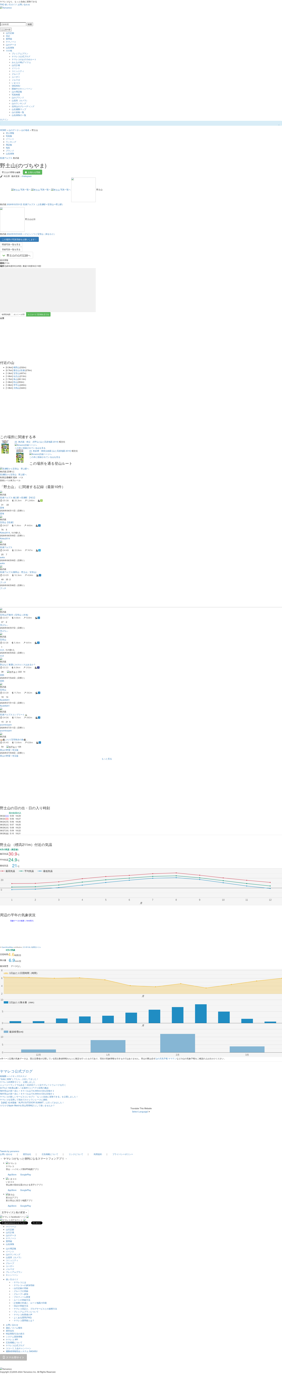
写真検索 (16, 94)
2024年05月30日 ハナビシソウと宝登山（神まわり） (31, 233)
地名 (8, 147)
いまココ (16, 82)
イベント (16, 68)
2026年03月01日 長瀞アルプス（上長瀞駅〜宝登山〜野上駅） (35, 204)
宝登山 (16, 373)
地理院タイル (36, 947)
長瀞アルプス (6, 157)
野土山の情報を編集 (11, 172)
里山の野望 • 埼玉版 (9, 749)
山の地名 (25, 130)
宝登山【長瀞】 (7, 522)
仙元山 (16, 376)
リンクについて (76, 1154)
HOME (3, 130)
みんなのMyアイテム (21, 62)
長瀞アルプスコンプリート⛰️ (13, 714)
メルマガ (16, 79)
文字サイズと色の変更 (14, 1212)
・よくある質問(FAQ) (22, 1317)
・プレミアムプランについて (25, 1311)
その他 (9, 50)
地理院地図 (6, 314)
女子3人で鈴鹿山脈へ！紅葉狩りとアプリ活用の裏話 (24, 1087)
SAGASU (16, 85)
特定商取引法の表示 (15, 1333)
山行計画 (16, 65)
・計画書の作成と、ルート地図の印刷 (29, 1302)
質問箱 (9, 38)
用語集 (9, 144)
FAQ (2, 4)
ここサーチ (5, 29)
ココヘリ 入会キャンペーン (18, 1348)
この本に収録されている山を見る (30, 447)
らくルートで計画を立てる (38, 314)
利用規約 (98, 1154)
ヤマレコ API (12, 1339)
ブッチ (3, 582)
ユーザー (16, 76)
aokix (2, 557)
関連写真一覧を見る (11, 244)
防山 (15, 381)
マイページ (11, 1226)
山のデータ (11, 44)
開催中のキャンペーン (22, 88)
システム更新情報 (14, 1336)
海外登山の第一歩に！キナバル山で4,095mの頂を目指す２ (27, 1090)
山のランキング (19, 103)
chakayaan (27, 176)
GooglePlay (25, 1174)
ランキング (11, 141)
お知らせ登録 (34, 172)
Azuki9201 (5, 699)
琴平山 (16, 384)
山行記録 (10, 32)
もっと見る (107, 758)
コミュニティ (18, 71)
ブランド (10, 150)
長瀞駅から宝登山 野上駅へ (13, 474)
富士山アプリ (12, 1197)
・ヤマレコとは (19, 1282)
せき (2, 649)
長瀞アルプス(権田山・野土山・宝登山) (18, 572)
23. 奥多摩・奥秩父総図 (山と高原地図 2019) (50, 450)
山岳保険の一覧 (19, 115)
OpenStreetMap (7, 947)
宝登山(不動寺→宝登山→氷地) (14, 614)
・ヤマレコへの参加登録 (23, 1285)
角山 (15, 379)
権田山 (16, 367)
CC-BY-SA (26, 947)
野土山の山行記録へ (19, 255)
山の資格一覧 (18, 112)
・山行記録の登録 (20, 1288)
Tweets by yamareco (9, 1151)
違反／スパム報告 (14, 1327)
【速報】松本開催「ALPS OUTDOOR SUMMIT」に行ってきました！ (32, 1102)
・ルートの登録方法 (21, 1299)
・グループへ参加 (20, 1293)
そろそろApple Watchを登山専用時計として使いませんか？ (27, 1105)
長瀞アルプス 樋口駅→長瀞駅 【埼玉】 (18, 497)
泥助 (2, 674)
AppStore (12, 1174)
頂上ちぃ (4, 624)
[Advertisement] (88, 598)
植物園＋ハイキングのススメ (13, 1076)
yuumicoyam (6, 724)
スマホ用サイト (14, 1357)
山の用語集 (17, 91)
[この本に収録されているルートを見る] (5, 446)
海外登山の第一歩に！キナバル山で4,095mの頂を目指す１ (27, 1093)
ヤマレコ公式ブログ (21, 56)
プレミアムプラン (20, 53)
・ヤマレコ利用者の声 (22, 1314)
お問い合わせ (24, 4)
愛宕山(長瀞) (19, 370)
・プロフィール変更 (21, 1296)
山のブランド (18, 97)
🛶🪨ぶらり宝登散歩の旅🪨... (14, 739)
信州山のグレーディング (23, 106)
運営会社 (27, 1154)
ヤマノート (11, 41)
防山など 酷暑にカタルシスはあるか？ (18, 664)
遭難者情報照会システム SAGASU (21, 1351)
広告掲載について (50, 1154)
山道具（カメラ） (20, 100)
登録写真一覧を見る (11, 249)
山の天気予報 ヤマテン (166, 1058)
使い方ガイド (11, 4)
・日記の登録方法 (20, 1305)
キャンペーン (12, 1274)
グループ (16, 73)
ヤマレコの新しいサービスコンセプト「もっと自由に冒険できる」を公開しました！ (39, 1096)
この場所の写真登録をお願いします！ (19, 239)
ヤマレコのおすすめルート (24, 59)
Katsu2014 (5, 532)
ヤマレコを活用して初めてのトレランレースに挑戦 (23, 1099)
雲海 (2, 507)
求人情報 (10, 132)
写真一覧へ (25, 189)
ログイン (4, 119)
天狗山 (16, 387)
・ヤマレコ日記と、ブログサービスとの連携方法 (34, 1308)
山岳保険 (10, 47)
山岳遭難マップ (19, 109)
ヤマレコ (10, 1166)
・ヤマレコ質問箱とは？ (23, 1320)
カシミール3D (19, 314)
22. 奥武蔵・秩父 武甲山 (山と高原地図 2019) (36, 441)
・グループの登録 (20, 1291)
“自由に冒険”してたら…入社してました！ (19, 1079)
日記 (8, 35)
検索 (30, 24)
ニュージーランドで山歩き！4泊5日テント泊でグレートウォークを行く (33, 1084)
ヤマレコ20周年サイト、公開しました (17, 1081)
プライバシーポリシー (123, 1154)
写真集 (9, 135)
